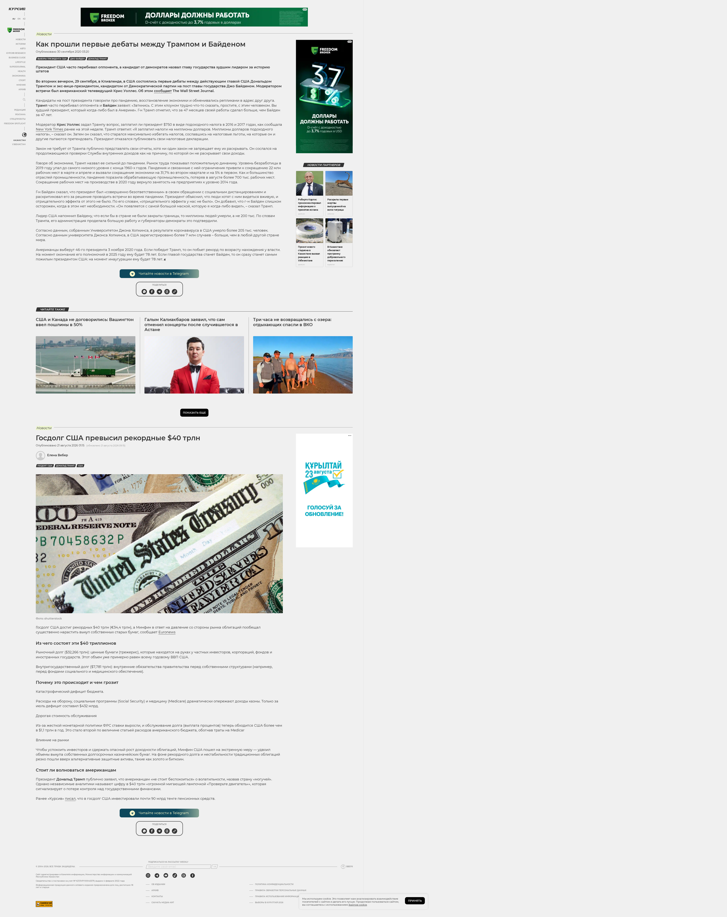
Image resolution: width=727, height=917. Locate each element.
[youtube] (166, 875)
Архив (22, 89)
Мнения (21, 85)
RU (13, 19)
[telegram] (157, 875)
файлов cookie (358, 904)
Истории (21, 44)
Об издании (158, 884)
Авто (23, 48)
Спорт (22, 80)
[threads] (183, 875)
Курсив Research (16, 53)
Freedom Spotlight (15, 123)
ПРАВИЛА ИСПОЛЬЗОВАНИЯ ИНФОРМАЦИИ (277, 896)
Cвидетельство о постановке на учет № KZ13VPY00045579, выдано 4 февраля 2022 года (80, 881)
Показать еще (194, 412)
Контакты (157, 896)
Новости (21, 39)
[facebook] (192, 875)
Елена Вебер (57, 455)
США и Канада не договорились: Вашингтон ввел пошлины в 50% (85, 322)
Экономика (19, 76)
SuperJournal (18, 67)
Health (22, 71)
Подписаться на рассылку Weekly (168, 862)
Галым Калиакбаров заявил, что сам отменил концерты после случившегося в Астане (191, 324)
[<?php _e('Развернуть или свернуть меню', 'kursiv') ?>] (24, 134)
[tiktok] (174, 875)
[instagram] (148, 875)
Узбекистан (19, 144)
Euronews (167, 632)
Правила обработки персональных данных (280, 890)
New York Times (50, 129)
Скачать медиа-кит (162, 902)
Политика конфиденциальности (274, 884)
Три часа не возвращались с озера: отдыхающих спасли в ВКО (292, 322)
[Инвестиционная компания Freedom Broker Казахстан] (15, 30)
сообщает (163, 91)
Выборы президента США (52, 59)
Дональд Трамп (97, 59)
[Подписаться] (214, 867)
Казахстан (19, 140)
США (80, 466)
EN (19, 19)
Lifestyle (20, 62)
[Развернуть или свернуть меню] (24, 99)
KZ (24, 19)
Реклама (20, 114)
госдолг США (44, 466)
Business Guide (17, 57)
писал (70, 799)
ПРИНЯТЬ (415, 900)
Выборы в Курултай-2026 (269, 902)
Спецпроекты (18, 119)
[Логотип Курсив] (17, 9)
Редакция (20, 110)
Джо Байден (77, 59)
